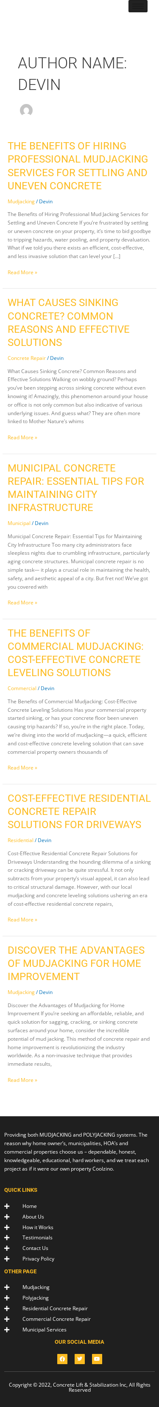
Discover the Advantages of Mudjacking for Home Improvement (76, 963)
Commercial (22, 688)
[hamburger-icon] (138, 6)
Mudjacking (21, 201)
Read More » (22, 272)
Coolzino (102, 1168)
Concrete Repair (27, 358)
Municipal (19, 523)
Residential (20, 840)
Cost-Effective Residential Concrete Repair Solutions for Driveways (79, 811)
